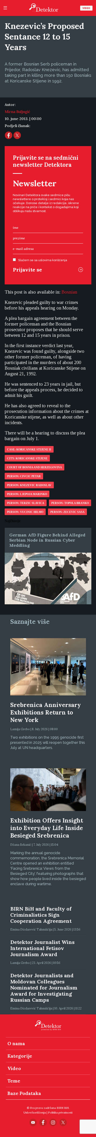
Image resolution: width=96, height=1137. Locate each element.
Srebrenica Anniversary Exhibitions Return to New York (45, 712)
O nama (16, 1043)
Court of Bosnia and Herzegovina (34, 467)
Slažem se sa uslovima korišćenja (42, 260)
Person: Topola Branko (70, 503)
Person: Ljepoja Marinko (27, 494)
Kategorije (19, 1056)
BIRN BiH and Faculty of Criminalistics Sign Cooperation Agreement (41, 914)
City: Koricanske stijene (27, 458)
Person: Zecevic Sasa (67, 512)
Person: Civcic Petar (24, 476)
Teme (13, 1081)
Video (86, 8)
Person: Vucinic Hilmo (25, 512)
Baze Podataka (24, 1093)
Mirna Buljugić (17, 111)
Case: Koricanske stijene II (29, 449)
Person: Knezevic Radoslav (29, 485)
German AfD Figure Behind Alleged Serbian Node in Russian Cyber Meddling (47, 540)
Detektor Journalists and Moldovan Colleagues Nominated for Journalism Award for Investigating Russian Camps (43, 987)
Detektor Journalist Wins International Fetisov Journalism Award (42, 948)
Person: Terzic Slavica (25, 503)
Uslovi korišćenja (35, 1112)
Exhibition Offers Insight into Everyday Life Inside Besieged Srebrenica (46, 828)
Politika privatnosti (60, 1112)
